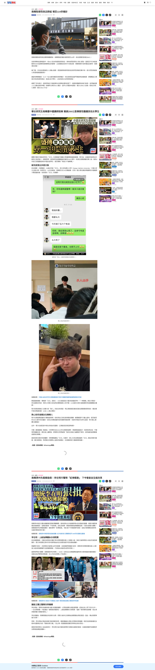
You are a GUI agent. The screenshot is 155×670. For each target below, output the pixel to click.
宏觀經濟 (114, 58)
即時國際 (41, 9)
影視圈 (113, 25)
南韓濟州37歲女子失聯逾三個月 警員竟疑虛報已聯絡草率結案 (59, 601)
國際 (36, 9)
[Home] (11, 2)
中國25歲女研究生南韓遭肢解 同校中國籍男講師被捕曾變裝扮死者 (60, 397)
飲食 (113, 83)
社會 (113, 191)
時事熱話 (114, 75)
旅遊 (113, 42)
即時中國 (114, 67)
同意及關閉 (118, 666)
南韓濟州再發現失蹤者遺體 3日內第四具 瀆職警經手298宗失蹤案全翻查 (62, 534)
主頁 (32, 9)
